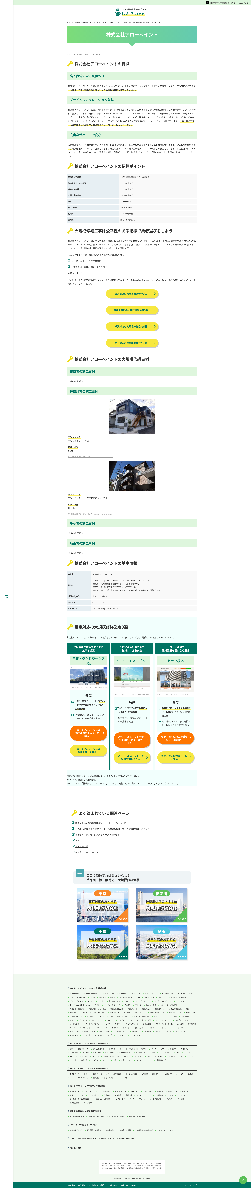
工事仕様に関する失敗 (96, 1116)
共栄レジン (134, 1091)
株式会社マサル (114, 1001)
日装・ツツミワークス (163, 1031)
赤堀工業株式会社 (175, 1009)
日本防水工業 (180, 1031)
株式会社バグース (76, 1016)
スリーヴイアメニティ (163, 1020)
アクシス (138, 1005)
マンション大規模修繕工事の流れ (83, 1124)
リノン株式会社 (155, 1099)
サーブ (153, 1049)
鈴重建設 (173, 1049)
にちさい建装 (147, 1091)
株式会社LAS (146, 1009)
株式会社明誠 (114, 1012)
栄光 (149, 1020)
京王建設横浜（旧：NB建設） (136, 1049)
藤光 (178, 1052)
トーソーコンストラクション (80, 1005)
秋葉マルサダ (74, 1091)
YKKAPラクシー (125, 1078)
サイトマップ (189, 1185)
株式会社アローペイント (95, 1016)
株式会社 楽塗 (151, 1005)
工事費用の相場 (125, 1130)
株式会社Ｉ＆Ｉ (141, 1052)
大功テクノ (169, 1099)
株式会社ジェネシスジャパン (119, 1016)
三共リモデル (138, 1028)
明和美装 (85, 1056)
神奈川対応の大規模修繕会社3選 (131, 310)
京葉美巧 (155, 1074)
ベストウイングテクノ (92, 1024)
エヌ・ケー (188, 1052)
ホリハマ (112, 1049)
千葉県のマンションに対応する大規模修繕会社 (89, 1068)
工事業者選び (110, 1130)
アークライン (88, 1091)
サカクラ (95, 1060)
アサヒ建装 (74, 1052)
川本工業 (73, 1060)
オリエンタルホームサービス (173, 1074)
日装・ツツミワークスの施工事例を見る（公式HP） (87, 733)
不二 (130, 1060)
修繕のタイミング (76, 1130)
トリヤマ (107, 1024)
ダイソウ (90, 1001)
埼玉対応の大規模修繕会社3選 (131, 342)
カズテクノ (185, 1049)
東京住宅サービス (182, 1020)
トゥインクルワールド (112, 1005)
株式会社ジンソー (125, 1052)
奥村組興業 (192, 1024)
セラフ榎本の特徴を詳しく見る (174, 757)
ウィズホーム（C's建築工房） (80, 1099)
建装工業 (126, 1028)
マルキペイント (120, 1091)
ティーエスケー (109, 1078)
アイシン (127, 1056)
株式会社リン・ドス (185, 993)
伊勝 (148, 1056)
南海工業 (148, 1031)
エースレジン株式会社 (78, 997)
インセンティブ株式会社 (169, 1005)
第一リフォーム (89, 1031)
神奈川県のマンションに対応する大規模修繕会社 (90, 1043)
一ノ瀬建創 (159, 1056)
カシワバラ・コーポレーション (81, 1028)
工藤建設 (84, 1060)
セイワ (92, 997)
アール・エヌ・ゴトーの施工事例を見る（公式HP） (131, 740)
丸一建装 (181, 1099)
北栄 (138, 997)
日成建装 (144, 1074)
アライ (72, 1020)
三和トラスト (149, 997)
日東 (71, 1078)
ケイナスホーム (94, 1095)
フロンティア (74, 1074)
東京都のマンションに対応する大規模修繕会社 (97, 834)
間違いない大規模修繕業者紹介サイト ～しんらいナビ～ (230, 3)
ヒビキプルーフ (83, 1078)
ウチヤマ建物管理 (104, 1091)
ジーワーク (83, 1020)
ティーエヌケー (97, 1020)
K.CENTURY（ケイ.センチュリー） (93, 1012)
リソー (163, 1049)
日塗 (122, 1060)
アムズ (132, 1099)
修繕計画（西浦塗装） (103, 1099)
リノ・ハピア (121, 1035)
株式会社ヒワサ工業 (157, 1012)
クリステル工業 (101, 1028)
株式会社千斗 (132, 1009)
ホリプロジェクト (165, 1052)
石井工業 (128, 1001)
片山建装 (107, 1095)
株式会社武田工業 (116, 1009)
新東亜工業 (147, 1024)
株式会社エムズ (140, 1012)
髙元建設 (118, 1095)
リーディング (74, 1024)
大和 (114, 1060)
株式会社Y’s (123, 993)
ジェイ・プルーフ (165, 1028)
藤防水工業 (117, 1074)
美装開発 (102, 997)
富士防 (138, 1060)
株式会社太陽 (74, 1103)
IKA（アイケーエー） (161, 1016)
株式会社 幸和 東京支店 (92, 993)
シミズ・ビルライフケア (163, 1001)
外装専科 (118, 1024)
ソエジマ (121, 1020)
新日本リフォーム (132, 1024)
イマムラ (96, 1056)
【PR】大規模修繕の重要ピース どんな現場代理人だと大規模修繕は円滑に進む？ (113, 828)
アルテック (138, 1056)
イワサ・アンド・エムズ (164, 1024)
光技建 (190, 1074)
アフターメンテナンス (165, 1130)
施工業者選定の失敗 (77, 1116)
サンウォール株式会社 (142, 1016)
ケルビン (115, 1028)
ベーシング (162, 997)
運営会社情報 (75, 1148)
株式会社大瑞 (74, 993)
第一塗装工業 (172, 1091)
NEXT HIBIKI (109, 1052)
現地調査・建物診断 (94, 1130)
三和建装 (151, 1028)
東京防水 (127, 1012)
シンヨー (105, 1060)
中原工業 (129, 1095)
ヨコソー (149, 1060)
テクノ (139, 1095)
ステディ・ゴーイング (101, 1074)
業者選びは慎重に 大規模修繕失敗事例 (85, 1111)
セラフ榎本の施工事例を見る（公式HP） (174, 738)
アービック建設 (131, 1074)
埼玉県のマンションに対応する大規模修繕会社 (89, 1086)
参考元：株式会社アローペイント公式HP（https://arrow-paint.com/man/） (90, 457)
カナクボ (110, 1020)
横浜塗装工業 (161, 1060)
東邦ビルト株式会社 (77, 1009)
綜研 (71, 1049)
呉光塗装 (96, 1078)
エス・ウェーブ (83, 1049)
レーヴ (148, 1095)
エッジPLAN (136, 993)
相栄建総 (85, 1052)
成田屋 (112, 997)
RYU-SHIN (73, 1056)
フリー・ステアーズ (136, 1020)
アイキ (86, 1074)
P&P (82, 1095)
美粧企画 (160, 1091)
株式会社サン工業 (175, 1012)
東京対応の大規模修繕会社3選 (131, 293)
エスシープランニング (175, 1056)
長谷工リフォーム (151, 993)
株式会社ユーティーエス (86, 852)
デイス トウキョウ (76, 1001)
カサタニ (73, 1095)
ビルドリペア (109, 993)
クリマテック (181, 1001)
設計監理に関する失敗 (117, 1116)
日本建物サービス (126, 997)
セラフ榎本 (88, 1103)
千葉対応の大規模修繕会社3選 (131, 326)
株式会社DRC (160, 1009)
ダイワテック (104, 1031)
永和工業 (180, 1024)
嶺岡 (153, 1052)
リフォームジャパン (138, 1035)
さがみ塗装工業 (98, 1049)
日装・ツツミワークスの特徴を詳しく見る (87, 750)
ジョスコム (180, 1028)
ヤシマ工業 (86, 1035)
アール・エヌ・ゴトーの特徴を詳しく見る (131, 757)
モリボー (101, 1001)
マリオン (142, 1099)
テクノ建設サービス (120, 1031)
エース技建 (181, 1095)
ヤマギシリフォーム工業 (103, 1035)
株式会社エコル (167, 993)
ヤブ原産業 (159, 1095)
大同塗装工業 (81, 846)
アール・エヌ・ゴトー (111, 1056)
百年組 (97, 1005)
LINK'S (170, 1095)
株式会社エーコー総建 (179, 997)
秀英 (77, 840)
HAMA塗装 (97, 1052)
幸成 (175, 1016)
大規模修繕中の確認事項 (144, 1130)
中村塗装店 (136, 1031)
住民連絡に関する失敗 (137, 1116)
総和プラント (74, 1031)
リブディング (120, 1099)
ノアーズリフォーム (143, 1001)
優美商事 (73, 1012)
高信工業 (185, 1091)
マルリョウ (74, 1035)
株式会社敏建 (191, 1012)
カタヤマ (190, 1056)
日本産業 (127, 1005)
